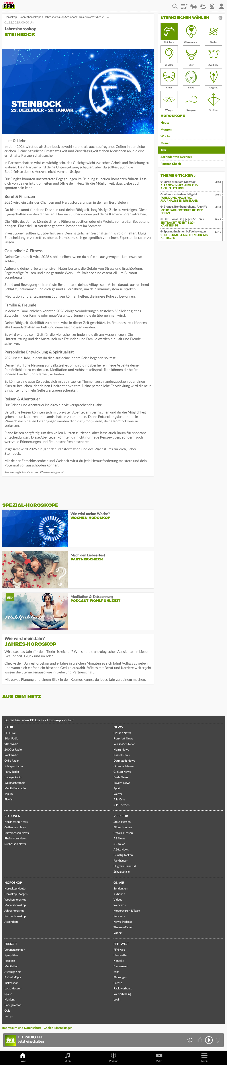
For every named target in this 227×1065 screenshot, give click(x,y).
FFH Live (10, 733)
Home (23, 1061)
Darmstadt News (124, 760)
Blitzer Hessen (123, 827)
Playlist (184, 4)
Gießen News (122, 771)
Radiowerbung (122, 988)
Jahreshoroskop (14, 910)
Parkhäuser (121, 860)
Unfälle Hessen (123, 833)
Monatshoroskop (15, 905)
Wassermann (191, 42)
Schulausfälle (122, 871)
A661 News (121, 849)
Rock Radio (11, 755)
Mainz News (121, 749)
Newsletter (121, 955)
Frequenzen (121, 966)
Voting (118, 933)
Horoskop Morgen (15, 894)
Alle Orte (119, 799)
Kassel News (122, 755)
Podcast (113, 1061)
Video (159, 1061)
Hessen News (122, 733)
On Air (119, 882)
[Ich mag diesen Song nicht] (217, 1040)
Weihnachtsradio (14, 783)
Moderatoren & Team (127, 910)
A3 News (119, 838)
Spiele (8, 994)
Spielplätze (11, 955)
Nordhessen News (16, 822)
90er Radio (11, 744)
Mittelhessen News (16, 833)
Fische (213, 42)
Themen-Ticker (176, 176)
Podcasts (119, 916)
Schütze (213, 110)
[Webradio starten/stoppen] (209, 1040)
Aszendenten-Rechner (176, 157)
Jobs (116, 972)
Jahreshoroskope (30, 17)
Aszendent (11, 922)
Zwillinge (213, 65)
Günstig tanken (123, 855)
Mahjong (9, 999)
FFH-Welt (121, 944)
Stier (191, 65)
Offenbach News (124, 766)
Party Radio (11, 771)
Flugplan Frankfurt (125, 866)
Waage (169, 110)
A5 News (119, 844)
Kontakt (119, 961)
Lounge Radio (12, 777)
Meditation (11, 966)
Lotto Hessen (12, 988)
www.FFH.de (31, 720)
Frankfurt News (123, 738)
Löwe (191, 87)
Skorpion (191, 110)
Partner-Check (170, 164)
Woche (165, 136)
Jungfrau (213, 87)
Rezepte (9, 961)
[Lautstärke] (189, 1040)
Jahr (163, 150)
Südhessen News (15, 844)
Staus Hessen (122, 822)
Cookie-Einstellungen (58, 1028)
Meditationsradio (15, 788)
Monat (165, 143)
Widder (169, 65)
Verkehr (121, 816)
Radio (9, 727)
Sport (117, 788)
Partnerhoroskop (15, 916)
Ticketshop (11, 983)
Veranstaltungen (14, 949)
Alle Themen (121, 805)
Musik (68, 1061)
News (118, 727)
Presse (118, 983)
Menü (204, 1061)
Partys (8, 1016)
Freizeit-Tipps (13, 977)
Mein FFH (221, 4)
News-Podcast (123, 922)
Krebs (169, 87)
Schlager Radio (13, 766)
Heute (164, 122)
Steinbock (169, 42)
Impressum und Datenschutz (21, 1028)
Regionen (12, 816)
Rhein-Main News (15, 838)
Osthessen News (15, 827)
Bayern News (122, 783)
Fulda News (121, 777)
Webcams (120, 905)
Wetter (203, 4)
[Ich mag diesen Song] (200, 1040)
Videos (118, 899)
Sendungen (120, 888)
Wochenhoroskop (15, 899)
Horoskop (10, 17)
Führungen (120, 977)
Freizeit (10, 944)
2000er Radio (13, 749)
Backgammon (12, 1005)
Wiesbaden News (124, 744)
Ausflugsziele (12, 972)
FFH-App (119, 949)
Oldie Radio (11, 760)
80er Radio (11, 738)
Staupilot (193, 4)
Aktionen (119, 894)
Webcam (212, 4)
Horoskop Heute (14, 888)
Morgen (166, 129)
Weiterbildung (122, 994)
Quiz (7, 1010)
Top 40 (8, 794)
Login (117, 999)
